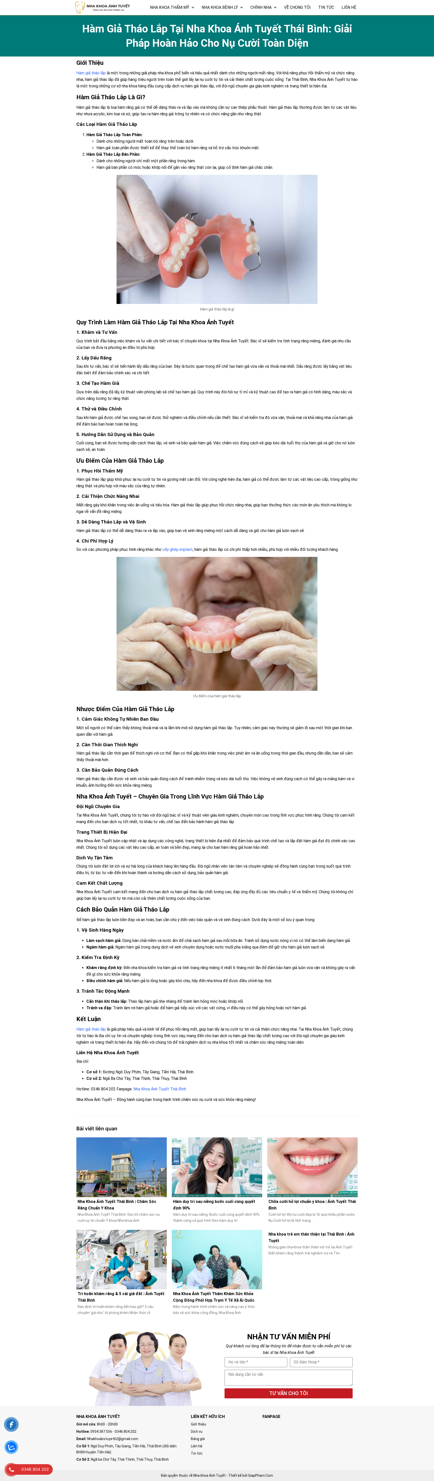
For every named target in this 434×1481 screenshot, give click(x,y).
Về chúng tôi (297, 7)
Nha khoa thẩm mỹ (169, 7)
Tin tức (326, 7)
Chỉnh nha (261, 7)
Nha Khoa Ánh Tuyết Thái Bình (159, 1089)
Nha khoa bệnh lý (220, 7)
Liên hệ (349, 7)
